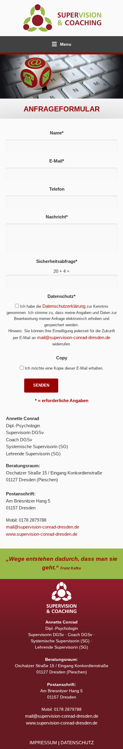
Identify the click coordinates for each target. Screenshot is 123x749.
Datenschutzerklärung (63, 306)
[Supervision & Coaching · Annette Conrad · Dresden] (61, 18)
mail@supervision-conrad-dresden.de (73, 337)
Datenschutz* (61, 296)
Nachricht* (57, 216)
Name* (57, 132)
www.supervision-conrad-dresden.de (41, 534)
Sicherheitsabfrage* (56, 261)
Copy (61, 357)
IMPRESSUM (43, 742)
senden (41, 385)
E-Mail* (56, 160)
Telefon (56, 189)
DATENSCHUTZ (77, 742)
